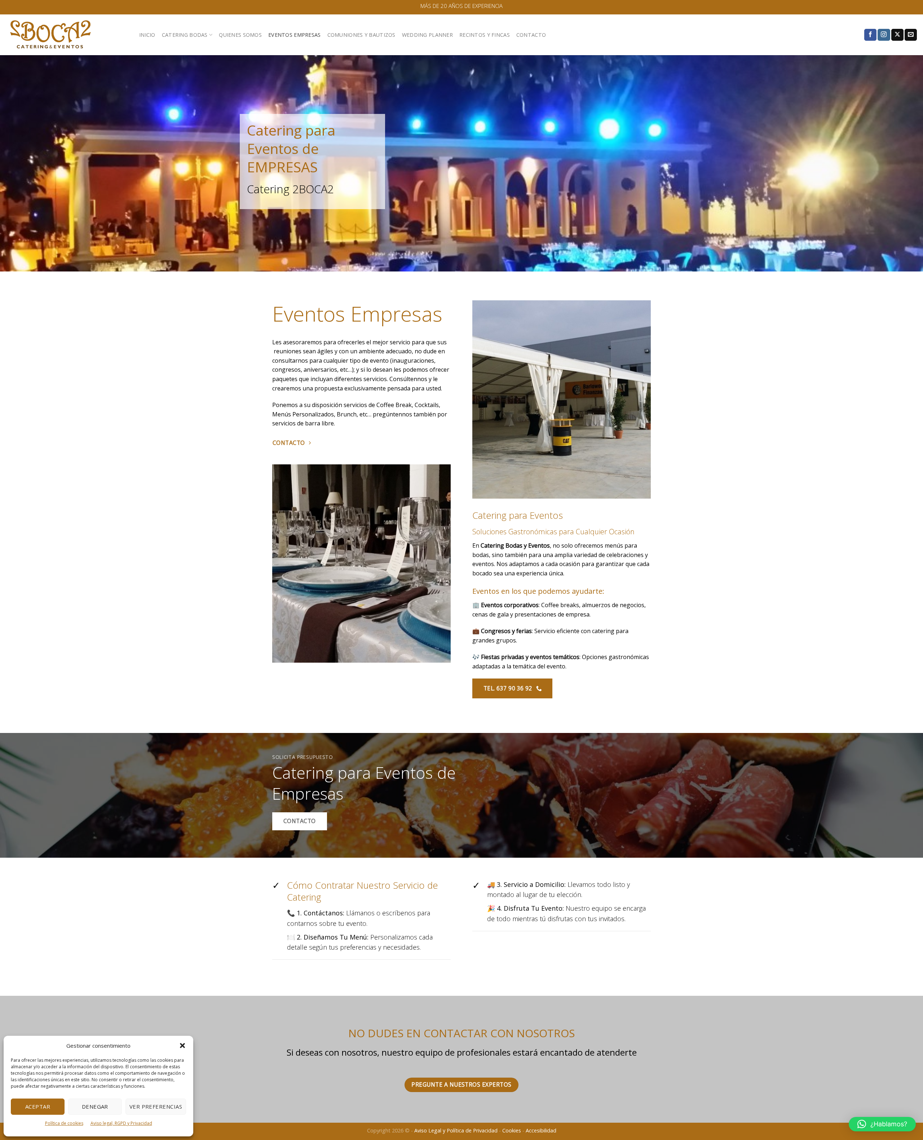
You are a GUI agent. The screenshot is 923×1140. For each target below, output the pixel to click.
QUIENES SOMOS (240, 34)
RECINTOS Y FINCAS (484, 34)
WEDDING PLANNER (427, 34)
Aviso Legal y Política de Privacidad (456, 1130)
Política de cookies (64, 1123)
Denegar (95, 1106)
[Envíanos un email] (911, 35)
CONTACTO (531, 34)
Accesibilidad (541, 1130)
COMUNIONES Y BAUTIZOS (361, 34)
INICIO (147, 34)
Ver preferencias (155, 1106)
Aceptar (37, 1106)
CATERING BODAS (185, 34)
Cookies (511, 1130)
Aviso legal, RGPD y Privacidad (121, 1123)
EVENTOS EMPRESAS (294, 34)
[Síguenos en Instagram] (884, 35)
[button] (182, 1045)
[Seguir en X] (897, 35)
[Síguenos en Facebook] (870, 35)
